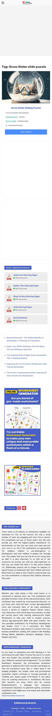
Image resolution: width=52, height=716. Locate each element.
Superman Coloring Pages (25, 275)
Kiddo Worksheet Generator (13, 696)
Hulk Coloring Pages (22, 307)
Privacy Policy (22, 711)
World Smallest (20, 318)
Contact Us (8, 711)
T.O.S (47, 711)
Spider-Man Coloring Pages (26, 286)
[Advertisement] (26, 28)
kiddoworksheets (12, 117)
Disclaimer (36, 711)
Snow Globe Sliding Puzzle (26, 108)
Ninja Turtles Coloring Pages (26, 296)
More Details (26, 132)
